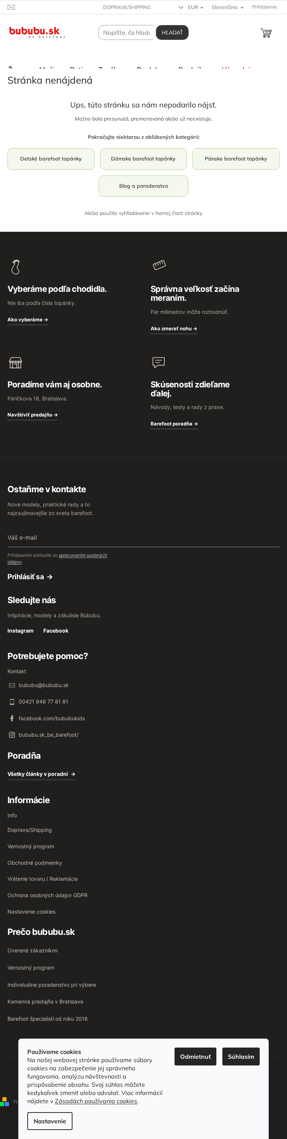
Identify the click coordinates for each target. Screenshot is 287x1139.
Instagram (20, 630)
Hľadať (172, 32)
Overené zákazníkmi (32, 950)
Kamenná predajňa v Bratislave (45, 1001)
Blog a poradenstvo (143, 185)
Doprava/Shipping (127, 7)
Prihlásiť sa (25, 577)
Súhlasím (241, 1056)
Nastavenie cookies (31, 911)
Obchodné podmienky (34, 862)
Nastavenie (50, 1121)
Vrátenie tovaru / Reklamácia (42, 879)
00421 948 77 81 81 (43, 701)
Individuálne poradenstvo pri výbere (51, 985)
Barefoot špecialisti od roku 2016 (47, 1018)
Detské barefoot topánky (51, 158)
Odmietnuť (195, 1056)
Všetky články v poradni (37, 774)
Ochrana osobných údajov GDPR (47, 895)
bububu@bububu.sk (44, 685)
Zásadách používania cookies (96, 1101)
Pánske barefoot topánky (236, 158)
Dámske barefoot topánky (143, 158)
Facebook (55, 630)
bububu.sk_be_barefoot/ (48, 734)
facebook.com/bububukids (52, 718)
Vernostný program (30, 846)
